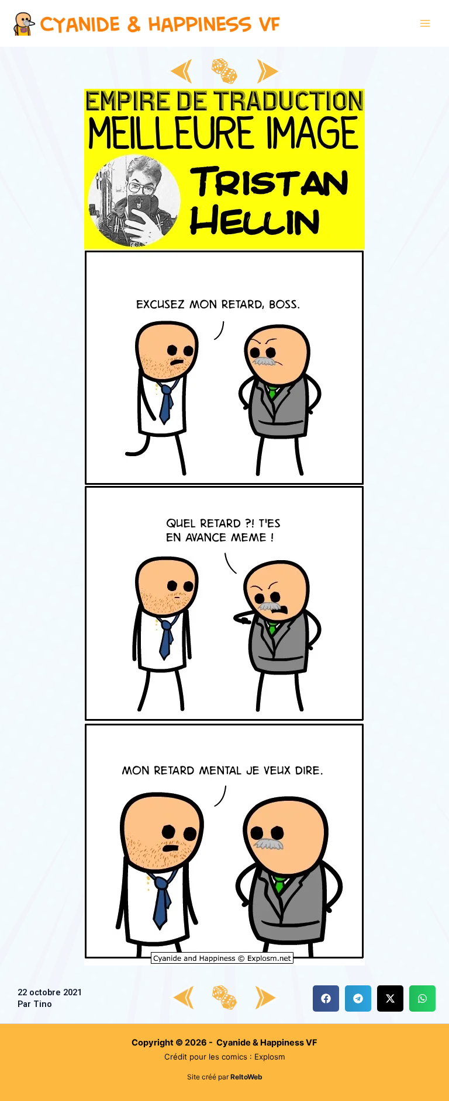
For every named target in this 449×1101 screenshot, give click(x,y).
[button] (326, 998)
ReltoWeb (246, 1076)
